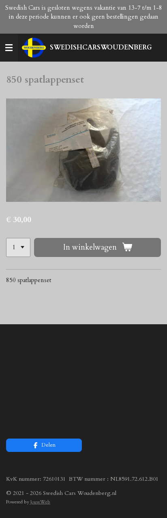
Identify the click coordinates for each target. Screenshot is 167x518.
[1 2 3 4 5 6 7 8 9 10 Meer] (18, 247)
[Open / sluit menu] (9, 48)
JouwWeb (40, 502)
